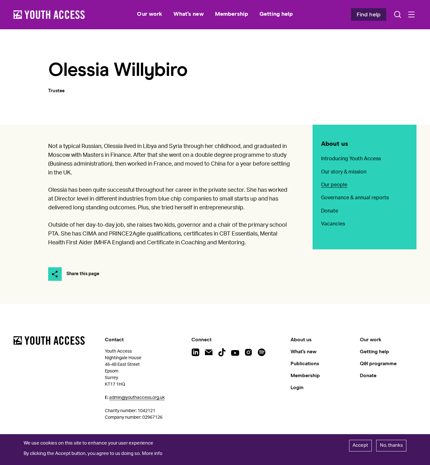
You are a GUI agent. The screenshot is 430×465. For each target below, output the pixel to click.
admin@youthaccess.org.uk (137, 397)
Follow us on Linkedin (195, 352)
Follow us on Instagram (248, 352)
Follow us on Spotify (261, 352)
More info (152, 453)
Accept (360, 445)
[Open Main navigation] (411, 14)
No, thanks (391, 445)
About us (334, 144)
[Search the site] (398, 14)
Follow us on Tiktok (222, 352)
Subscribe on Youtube (235, 352)
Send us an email (209, 352)
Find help (369, 15)
